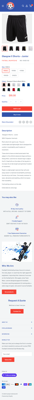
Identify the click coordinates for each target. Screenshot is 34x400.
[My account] (27, 6)
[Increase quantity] (21, 102)
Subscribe (8, 359)
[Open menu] (3, 6)
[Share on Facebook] (20, 122)
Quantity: (5, 102)
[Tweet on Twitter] (27, 122)
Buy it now (17, 114)
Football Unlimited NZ (9, 60)
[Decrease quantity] (11, 102)
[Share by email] (30, 122)
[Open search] (23, 6)
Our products (9, 292)
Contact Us (17, 311)
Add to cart (17, 108)
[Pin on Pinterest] (23, 122)
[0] (30, 6)
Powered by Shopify (7, 396)
